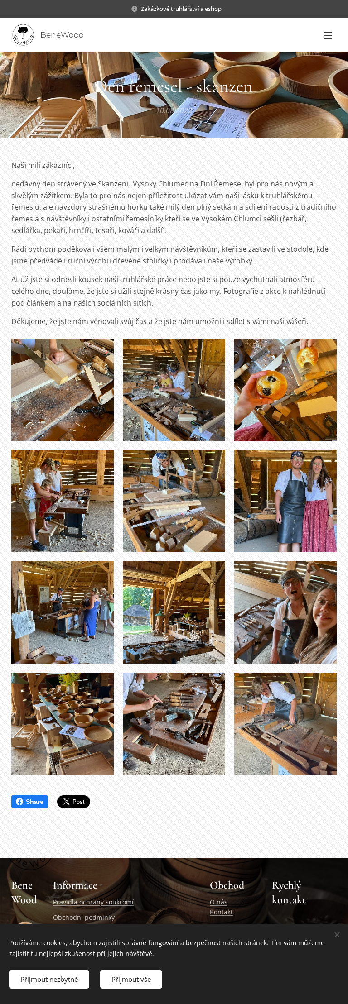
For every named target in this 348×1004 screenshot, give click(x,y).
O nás (218, 902)
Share (35, 801)
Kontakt (221, 912)
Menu (328, 35)
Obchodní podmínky (84, 917)
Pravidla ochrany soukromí (93, 902)
